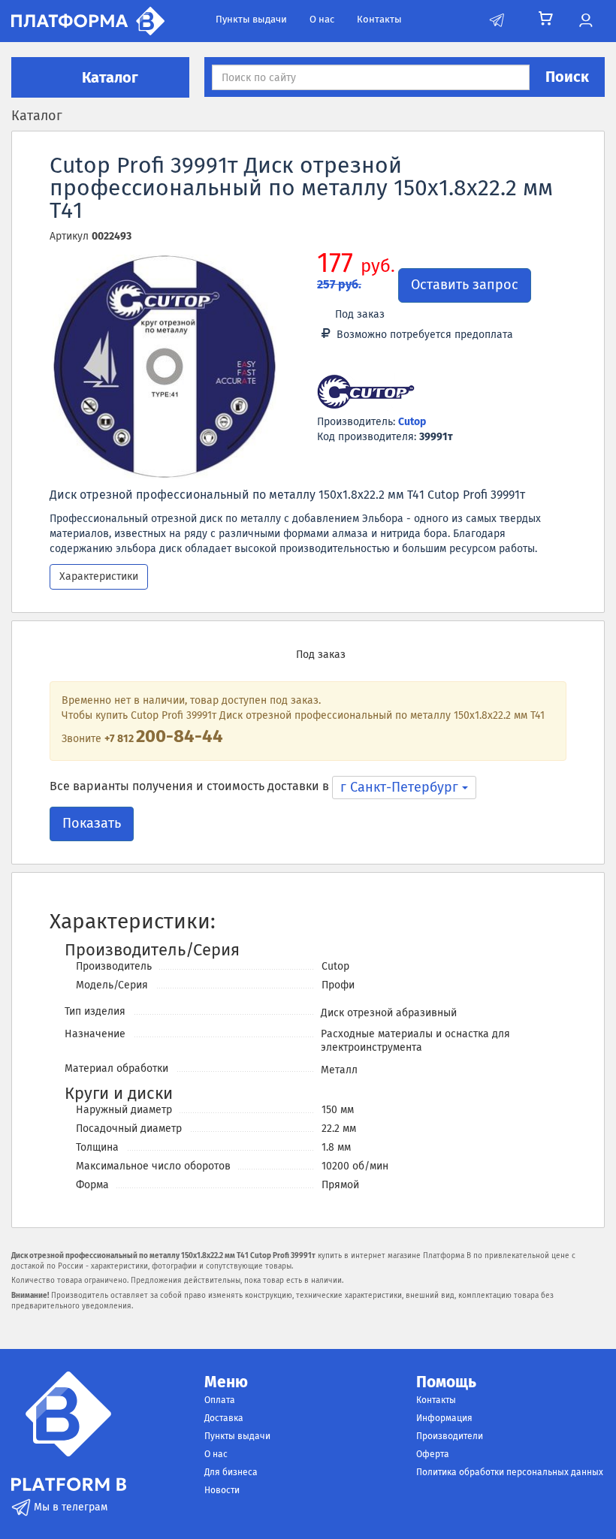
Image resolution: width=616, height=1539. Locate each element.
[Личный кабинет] (585, 21)
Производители (449, 1436)
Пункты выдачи (251, 19)
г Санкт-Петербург (401, 787)
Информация (444, 1418)
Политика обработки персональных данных (509, 1472)
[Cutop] (366, 393)
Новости (222, 1490)
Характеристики (98, 576)
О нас (322, 19)
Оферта (432, 1454)
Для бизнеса (231, 1472)
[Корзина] (546, 19)
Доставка (223, 1418)
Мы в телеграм (69, 1507)
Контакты (379, 19)
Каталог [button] (108, 77)
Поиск (567, 77)
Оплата (219, 1400)
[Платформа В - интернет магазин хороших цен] (88, 20)
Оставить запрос (464, 284)
